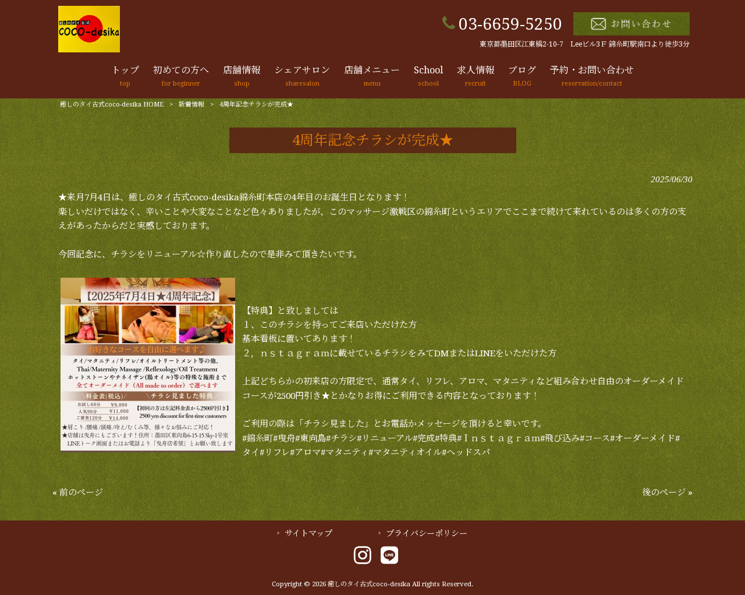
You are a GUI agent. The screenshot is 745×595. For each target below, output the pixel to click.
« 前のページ (77, 492)
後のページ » (667, 492)
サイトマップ (308, 533)
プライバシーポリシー (426, 533)
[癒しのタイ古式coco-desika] (89, 49)
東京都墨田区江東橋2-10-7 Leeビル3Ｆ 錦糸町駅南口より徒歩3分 (585, 44)
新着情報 (191, 104)
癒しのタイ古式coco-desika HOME (112, 104)
